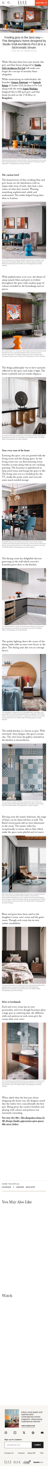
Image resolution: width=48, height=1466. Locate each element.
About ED (31, 1453)
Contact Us (8, 1453)
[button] (7, 1187)
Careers (21, 1453)
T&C (42, 1453)
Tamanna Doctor (30, 51)
